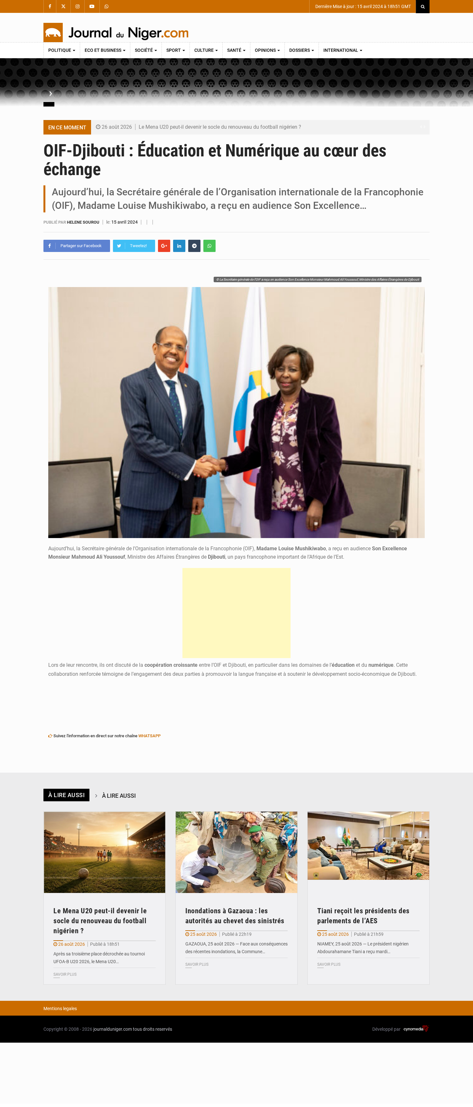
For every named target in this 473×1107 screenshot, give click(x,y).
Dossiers (300, 50)
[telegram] (194, 246)
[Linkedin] (179, 246)
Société (144, 50)
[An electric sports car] (104, 852)
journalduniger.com (112, 1029)
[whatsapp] (209, 246)
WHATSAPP (149, 735)
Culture (204, 50)
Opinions (266, 50)
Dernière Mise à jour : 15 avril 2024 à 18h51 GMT (362, 6)
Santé (234, 50)
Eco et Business (103, 50)
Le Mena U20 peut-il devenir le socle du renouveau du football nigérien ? (220, 127)
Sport (174, 50)
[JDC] (115, 32)
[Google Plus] (164, 246)
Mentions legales (60, 1008)
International (341, 50)
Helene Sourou (83, 222)
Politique (60, 50)
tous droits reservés (152, 1029)
